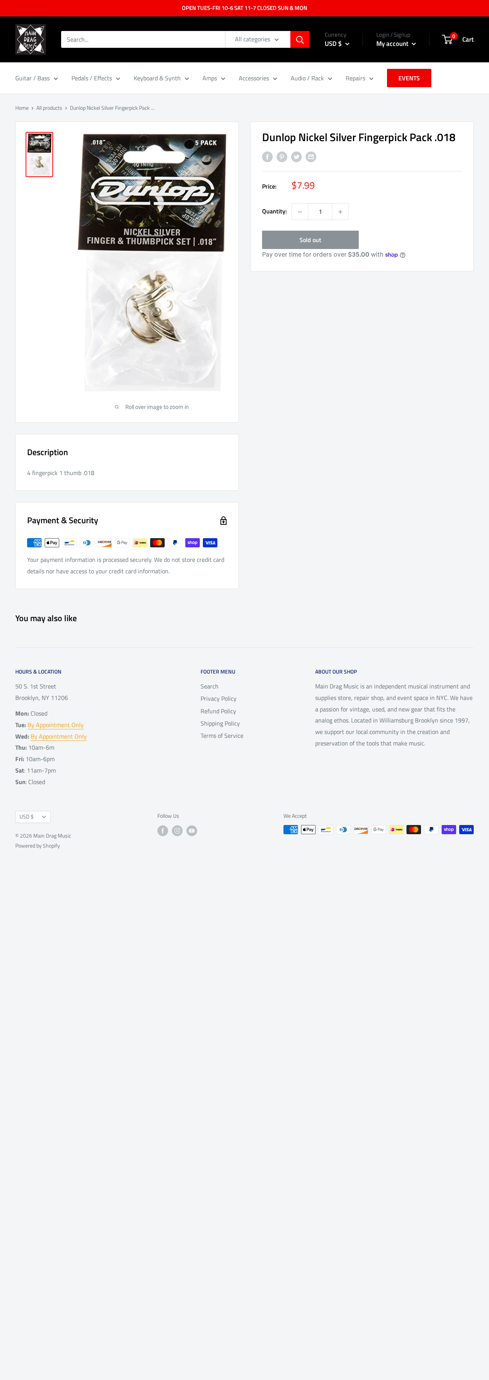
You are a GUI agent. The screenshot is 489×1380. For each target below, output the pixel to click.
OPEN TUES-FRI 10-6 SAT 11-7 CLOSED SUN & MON (244, 7)
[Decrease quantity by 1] (300, 212)
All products (49, 108)
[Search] (299, 39)
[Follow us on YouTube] (191, 830)
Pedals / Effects (91, 78)
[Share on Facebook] (267, 156)
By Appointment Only (56, 724)
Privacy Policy (218, 698)
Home (22, 108)
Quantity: (274, 211)
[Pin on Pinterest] (282, 156)
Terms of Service (222, 735)
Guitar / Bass (32, 78)
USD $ (26, 816)
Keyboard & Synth (157, 78)
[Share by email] (311, 156)
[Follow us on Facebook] (162, 830)
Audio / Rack (307, 78)
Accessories (254, 78)
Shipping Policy (220, 723)
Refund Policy (218, 711)
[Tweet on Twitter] (296, 156)
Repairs (355, 78)
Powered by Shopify (37, 845)
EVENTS (409, 78)
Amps (209, 78)
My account (393, 43)
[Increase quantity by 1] (340, 212)
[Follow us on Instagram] (177, 830)
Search (210, 686)
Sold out (310, 240)
